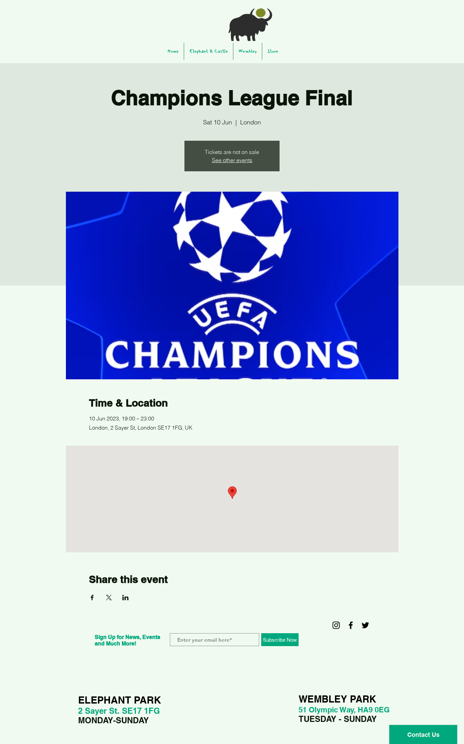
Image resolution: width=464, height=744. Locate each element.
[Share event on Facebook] (92, 597)
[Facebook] (351, 625)
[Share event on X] (109, 597)
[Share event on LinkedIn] (125, 597)
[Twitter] (365, 625)
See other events (232, 160)
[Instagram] (336, 625)
